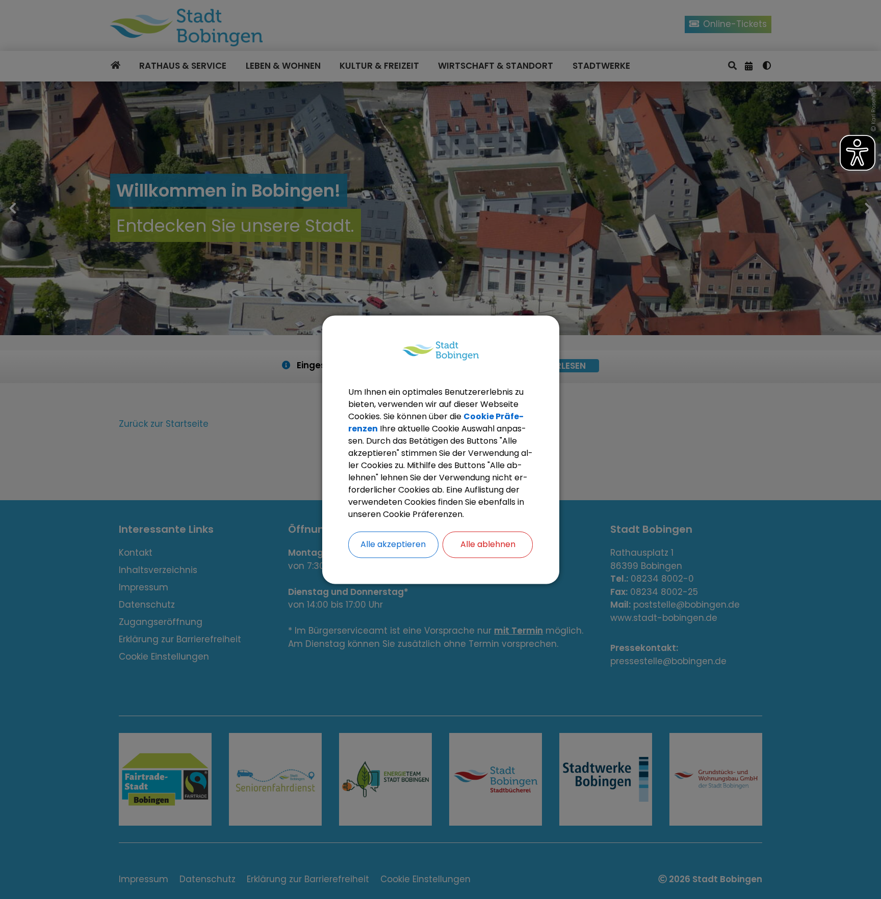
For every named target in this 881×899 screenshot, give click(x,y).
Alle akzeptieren (393, 544)
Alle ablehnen (487, 544)
